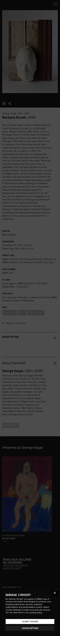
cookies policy (35, 612)
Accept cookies (30, 621)
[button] (55, 593)
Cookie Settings (30, 628)
